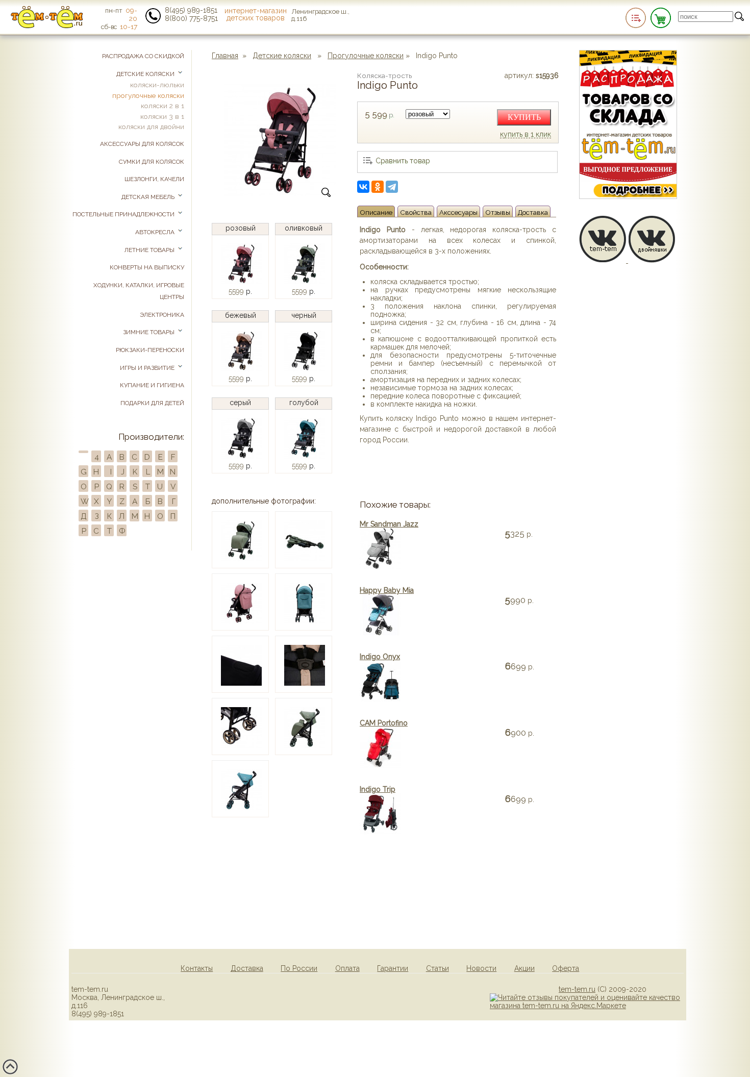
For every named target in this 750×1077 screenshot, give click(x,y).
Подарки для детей (152, 403)
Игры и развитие (148, 367)
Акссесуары (458, 212)
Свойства (416, 212)
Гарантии (392, 968)
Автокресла (155, 232)
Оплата (347, 968)
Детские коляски (282, 56)
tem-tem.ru (577, 989)
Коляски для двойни (151, 126)
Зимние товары (149, 332)
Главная (225, 56)
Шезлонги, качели (154, 179)
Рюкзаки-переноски (150, 350)
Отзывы (497, 212)
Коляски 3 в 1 (162, 116)
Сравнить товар (403, 161)
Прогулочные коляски (366, 56)
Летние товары (150, 250)
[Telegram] (392, 187)
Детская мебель (148, 197)
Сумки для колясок (151, 161)
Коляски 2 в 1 (162, 106)
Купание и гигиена (152, 385)
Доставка (533, 212)
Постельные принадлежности (124, 214)
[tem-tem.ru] (47, 26)
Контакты (197, 968)
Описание (376, 212)
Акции (524, 968)
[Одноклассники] (377, 187)
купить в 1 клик (525, 134)
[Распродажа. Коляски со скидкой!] (628, 196)
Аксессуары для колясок (142, 143)
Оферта (565, 968)
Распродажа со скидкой (143, 56)
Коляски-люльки (157, 85)
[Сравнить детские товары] (636, 18)
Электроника (162, 314)
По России (299, 968)
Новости (481, 968)
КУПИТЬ (524, 117)
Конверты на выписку (147, 267)
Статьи (437, 968)
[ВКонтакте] (363, 187)
